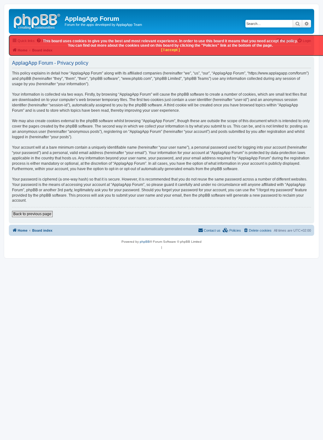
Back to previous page (32, 214)
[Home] (37, 20)
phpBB (145, 241)
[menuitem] (257, 230)
